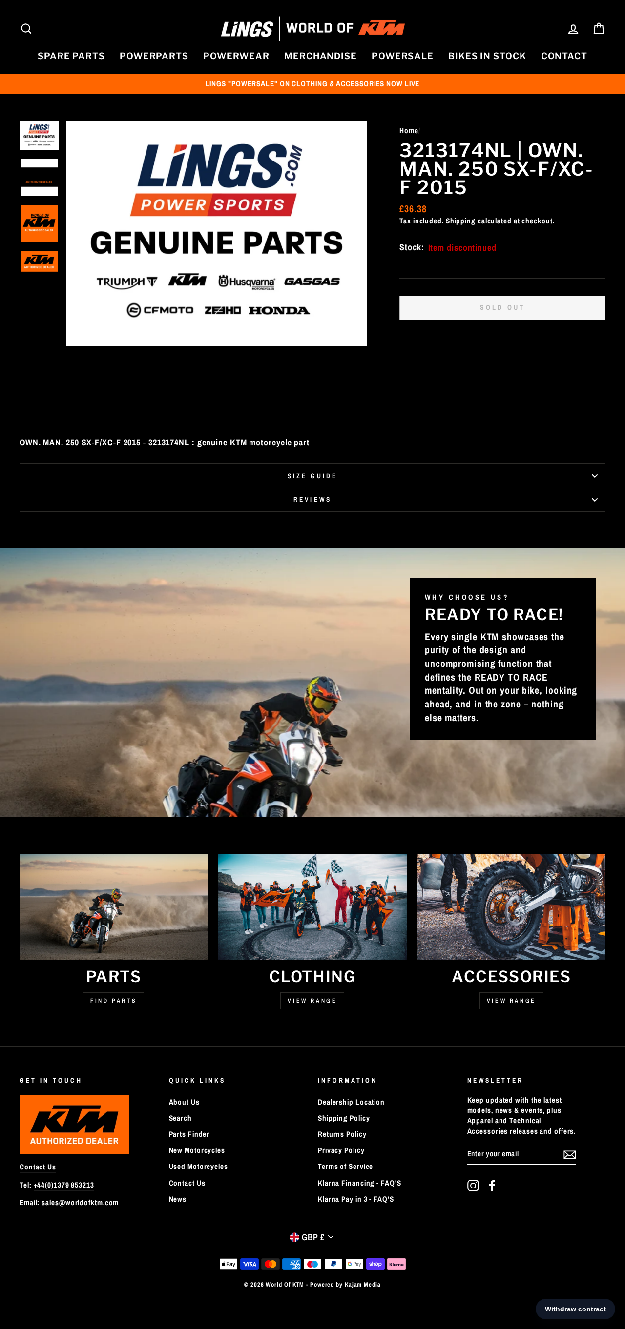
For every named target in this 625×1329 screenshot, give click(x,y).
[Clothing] (312, 907)
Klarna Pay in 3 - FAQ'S (356, 1199)
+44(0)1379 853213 (64, 1185)
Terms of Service (345, 1166)
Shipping (461, 221)
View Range (312, 1001)
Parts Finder (189, 1134)
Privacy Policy (341, 1150)
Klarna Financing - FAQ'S (359, 1183)
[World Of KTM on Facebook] (492, 1185)
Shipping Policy (344, 1118)
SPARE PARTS (71, 56)
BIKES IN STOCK (487, 56)
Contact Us (38, 1167)
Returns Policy (342, 1134)
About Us (184, 1102)
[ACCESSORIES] (511, 907)
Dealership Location (351, 1102)
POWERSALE (403, 56)
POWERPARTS (154, 56)
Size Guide (313, 475)
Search (180, 1118)
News (178, 1199)
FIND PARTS (113, 1001)
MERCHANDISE (320, 56)
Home (408, 130)
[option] (312, 84)
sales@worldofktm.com (80, 1202)
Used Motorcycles (198, 1166)
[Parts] (114, 907)
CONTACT (564, 56)
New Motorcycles (197, 1150)
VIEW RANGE (511, 1001)
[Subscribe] (569, 1154)
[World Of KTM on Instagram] (473, 1185)
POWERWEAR (236, 56)
